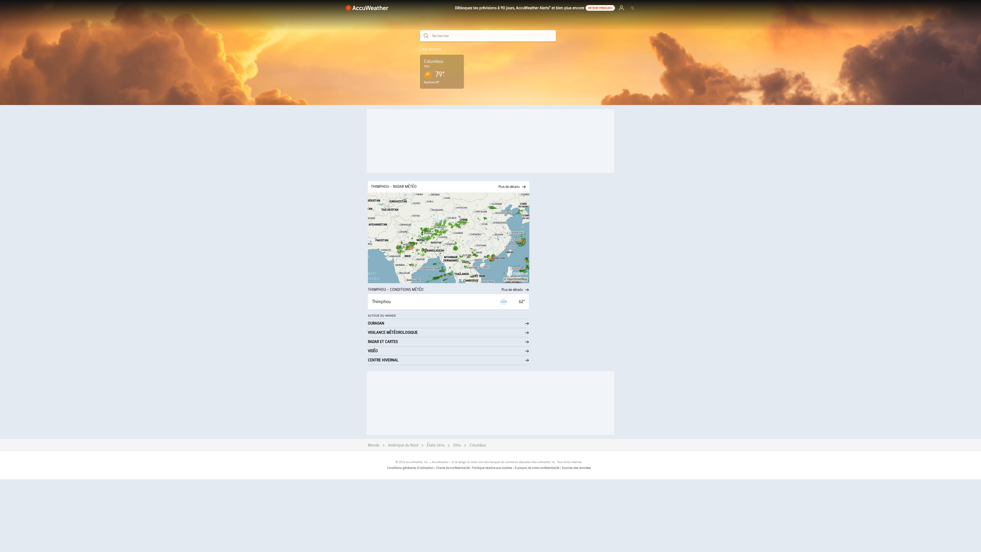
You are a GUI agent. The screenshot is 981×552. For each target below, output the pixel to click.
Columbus (478, 445)
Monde (373, 445)
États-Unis (436, 445)
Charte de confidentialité (453, 468)
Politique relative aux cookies (492, 468)
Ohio (457, 445)
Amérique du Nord (403, 445)
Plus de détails (512, 290)
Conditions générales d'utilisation (410, 468)
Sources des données (576, 468)
